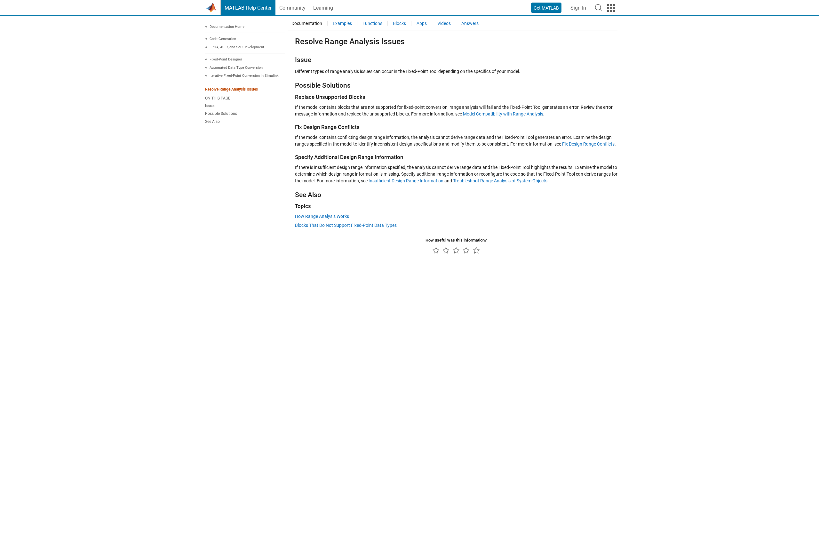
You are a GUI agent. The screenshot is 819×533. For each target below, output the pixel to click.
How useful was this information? (456, 240)
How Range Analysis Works (322, 216)
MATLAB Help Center (248, 8)
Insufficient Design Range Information (406, 180)
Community (292, 8)
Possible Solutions (221, 114)
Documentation (306, 23)
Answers (470, 23)
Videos (444, 23)
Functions (372, 23)
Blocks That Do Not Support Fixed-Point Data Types (346, 225)
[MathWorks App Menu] (611, 8)
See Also (212, 121)
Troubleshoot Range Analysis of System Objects (500, 180)
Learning (323, 8)
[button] (598, 7)
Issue (209, 106)
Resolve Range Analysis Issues (231, 89)
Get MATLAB (546, 8)
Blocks (399, 23)
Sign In (578, 8)
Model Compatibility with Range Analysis (503, 113)
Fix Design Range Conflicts (588, 144)
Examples (342, 23)
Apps (422, 23)
